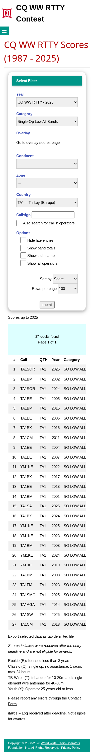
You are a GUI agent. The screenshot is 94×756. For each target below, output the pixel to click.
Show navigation (4, 31)
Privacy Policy (70, 747)
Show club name (41, 255)
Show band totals (41, 248)
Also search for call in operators (49, 223)
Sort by (46, 279)
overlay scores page (43, 142)
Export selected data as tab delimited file (41, 636)
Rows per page (44, 288)
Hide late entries (40, 240)
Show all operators (42, 263)
